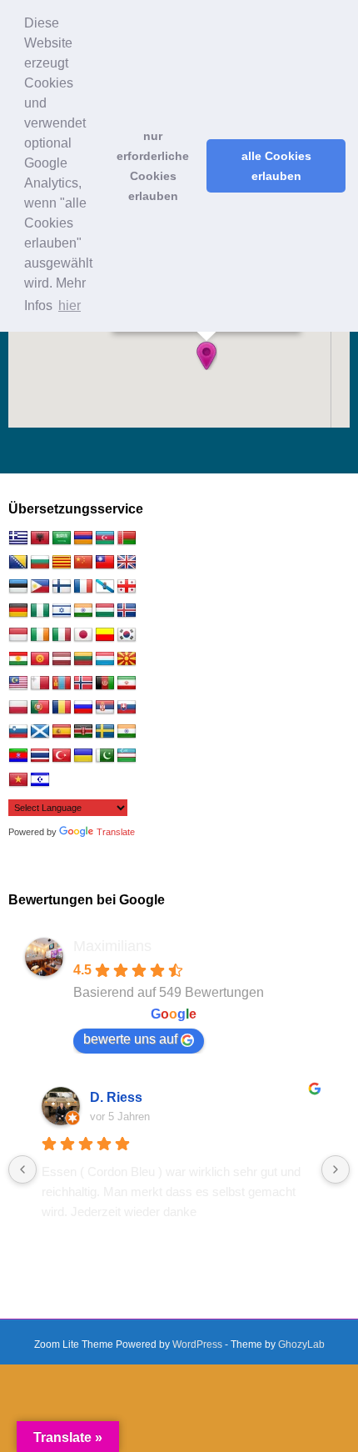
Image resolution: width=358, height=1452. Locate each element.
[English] (127, 562)
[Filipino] (40, 586)
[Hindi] (83, 611)
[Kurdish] (18, 659)
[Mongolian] (62, 683)
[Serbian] (105, 707)
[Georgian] (127, 586)
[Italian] (62, 635)
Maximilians (112, 946)
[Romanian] (62, 707)
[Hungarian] (105, 611)
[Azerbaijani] (105, 538)
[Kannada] (105, 635)
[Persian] (127, 683)
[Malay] (18, 683)
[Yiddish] (40, 780)
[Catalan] (62, 562)
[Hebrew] (62, 611)
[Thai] (40, 756)
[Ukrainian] (83, 756)
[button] (206, 356)
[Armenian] (83, 538)
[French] (83, 586)
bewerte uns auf (130, 1039)
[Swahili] (83, 731)
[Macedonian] (127, 659)
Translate (116, 832)
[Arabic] (62, 538)
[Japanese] (83, 635)
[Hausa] (40, 611)
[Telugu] (18, 756)
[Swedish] (105, 731)
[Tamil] (127, 731)
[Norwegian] (83, 683)
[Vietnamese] (18, 780)
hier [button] (69, 305)
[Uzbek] (127, 756)
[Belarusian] (127, 538)
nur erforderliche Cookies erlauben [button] (153, 166)
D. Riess (116, 1097)
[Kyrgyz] (40, 659)
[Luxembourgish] (105, 659)
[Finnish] (62, 586)
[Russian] (83, 707)
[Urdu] (105, 756)
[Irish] (40, 635)
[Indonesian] (18, 635)
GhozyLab (301, 1344)
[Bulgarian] (40, 562)
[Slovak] (127, 707)
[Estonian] (18, 586)
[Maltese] (40, 683)
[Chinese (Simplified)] (83, 562)
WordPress (197, 1344)
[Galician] (105, 586)
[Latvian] (62, 659)
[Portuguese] (40, 707)
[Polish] (18, 707)
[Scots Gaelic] (40, 731)
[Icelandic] (127, 611)
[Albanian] (40, 538)
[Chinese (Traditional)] (105, 562)
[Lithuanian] (83, 659)
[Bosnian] (18, 562)
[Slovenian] (18, 731)
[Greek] (18, 538)
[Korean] (127, 635)
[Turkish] (62, 756)
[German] (18, 611)
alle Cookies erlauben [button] (276, 166)
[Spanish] (62, 731)
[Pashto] (105, 683)
